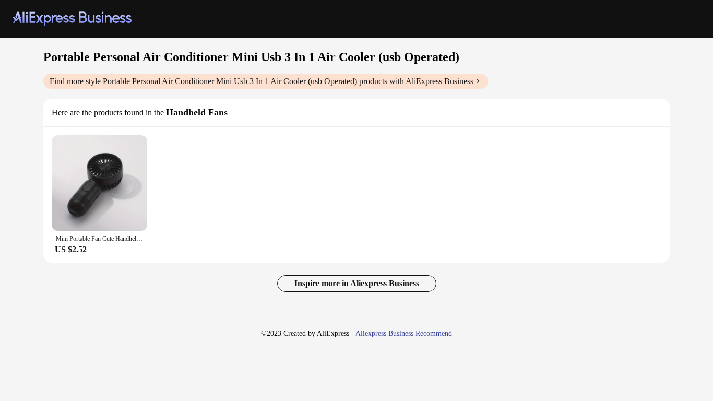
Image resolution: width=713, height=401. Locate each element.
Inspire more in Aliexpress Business (356, 283)
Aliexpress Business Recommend (403, 333)
